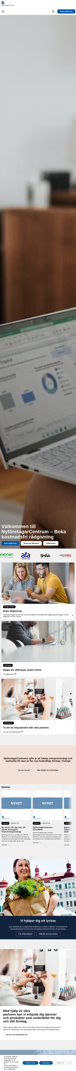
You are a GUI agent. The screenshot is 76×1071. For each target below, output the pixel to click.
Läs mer (5, 845)
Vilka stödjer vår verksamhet (47, 770)
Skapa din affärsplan (31, 543)
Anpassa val (60, 1063)
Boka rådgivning (66, 11)
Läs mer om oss (24, 770)
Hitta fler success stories (48, 934)
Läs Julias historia (25, 934)
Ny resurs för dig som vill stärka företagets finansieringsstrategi (13, 829)
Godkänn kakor (30, 1063)
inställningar (11, 1069)
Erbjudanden (51, 543)
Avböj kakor (46, 1063)
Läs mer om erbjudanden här (17, 1034)
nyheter (5, 823)
